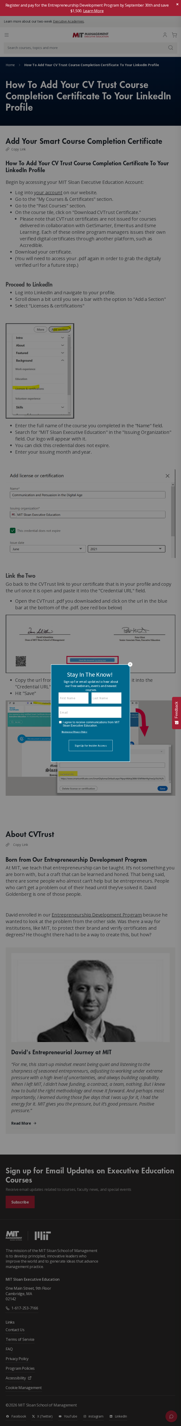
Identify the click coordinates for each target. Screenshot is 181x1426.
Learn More (93, 10)
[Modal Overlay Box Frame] (90, 713)
